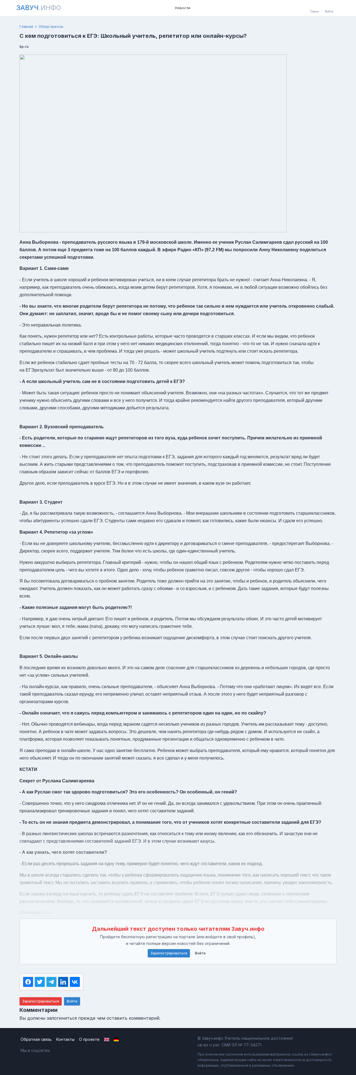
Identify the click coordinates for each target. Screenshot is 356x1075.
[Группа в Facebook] (71, 1050)
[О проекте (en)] (106, 1039)
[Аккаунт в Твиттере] (83, 1050)
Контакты (65, 1039)
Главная (26, 26)
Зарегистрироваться (168, 953)
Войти (200, 953)
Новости (182, 8)
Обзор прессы (51, 26)
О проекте (89, 1039)
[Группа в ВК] (59, 1050)
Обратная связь (36, 1039)
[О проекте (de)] (116, 1039)
